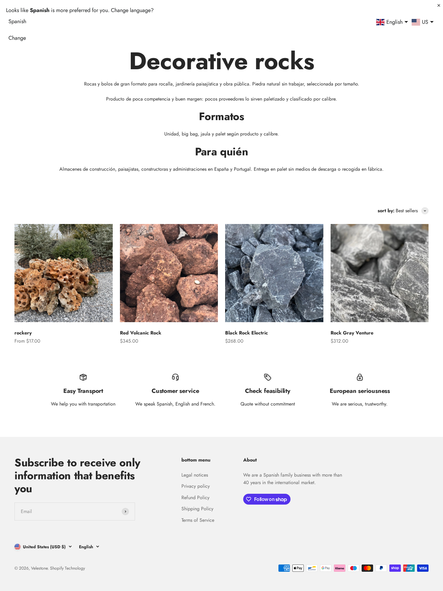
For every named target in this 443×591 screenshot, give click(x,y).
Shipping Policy (197, 508)
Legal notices (194, 474)
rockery (23, 332)
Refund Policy (195, 497)
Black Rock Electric (246, 332)
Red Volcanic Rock (140, 332)
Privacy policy (195, 486)
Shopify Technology (67, 568)
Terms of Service (197, 520)
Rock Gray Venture (352, 332)
